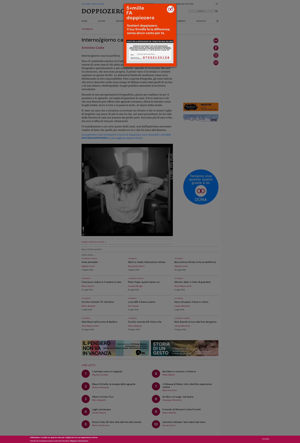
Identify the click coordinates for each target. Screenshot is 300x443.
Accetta (265, 439)
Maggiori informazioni (79, 440)
